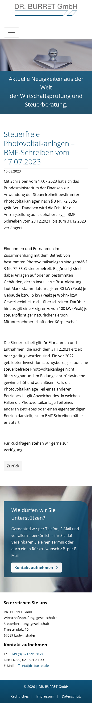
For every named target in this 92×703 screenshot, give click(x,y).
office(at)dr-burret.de (32, 665)
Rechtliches (20, 696)
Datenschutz (72, 696)
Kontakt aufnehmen (33, 567)
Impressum (45, 696)
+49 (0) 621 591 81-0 (27, 654)
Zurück (13, 466)
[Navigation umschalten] (11, 32)
